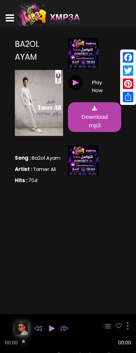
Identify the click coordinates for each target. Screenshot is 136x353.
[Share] (128, 97)
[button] (38, 328)
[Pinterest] (128, 83)
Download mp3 (95, 121)
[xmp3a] (47, 14)
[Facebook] (128, 57)
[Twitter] (128, 70)
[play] (118, 325)
